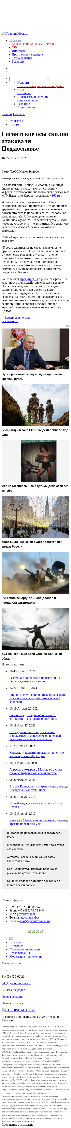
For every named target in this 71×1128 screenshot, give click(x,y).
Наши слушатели (13, 1003)
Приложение (26, 107)
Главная (7, 114)
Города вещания (12, 996)
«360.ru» (55, 195)
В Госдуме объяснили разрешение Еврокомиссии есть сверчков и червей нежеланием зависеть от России (35, 735)
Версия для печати (17, 317)
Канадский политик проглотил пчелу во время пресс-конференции (36, 754)
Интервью (19, 51)
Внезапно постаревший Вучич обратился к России (34, 834)
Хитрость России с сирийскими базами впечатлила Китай (32, 858)
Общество (16, 120)
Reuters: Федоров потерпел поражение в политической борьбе (33, 882)
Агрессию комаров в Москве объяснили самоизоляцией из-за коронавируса (36, 771)
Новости (15, 40)
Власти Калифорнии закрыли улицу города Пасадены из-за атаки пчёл (38, 788)
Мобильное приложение (25, 956)
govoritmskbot (26, 914)
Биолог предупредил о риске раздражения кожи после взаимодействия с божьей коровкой (37, 698)
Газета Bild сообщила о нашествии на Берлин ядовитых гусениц (34, 679)
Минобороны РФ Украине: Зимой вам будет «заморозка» (35, 846)
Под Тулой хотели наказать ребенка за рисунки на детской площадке (32, 870)
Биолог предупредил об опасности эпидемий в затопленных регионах (33, 716)
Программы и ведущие (27, 54)
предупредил (29, 279)
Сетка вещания (22, 58)
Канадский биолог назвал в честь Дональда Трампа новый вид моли (38, 822)
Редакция (18, 61)
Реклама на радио (13, 990)
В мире (14, 124)
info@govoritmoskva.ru (35, 921)
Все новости (10, 321)
